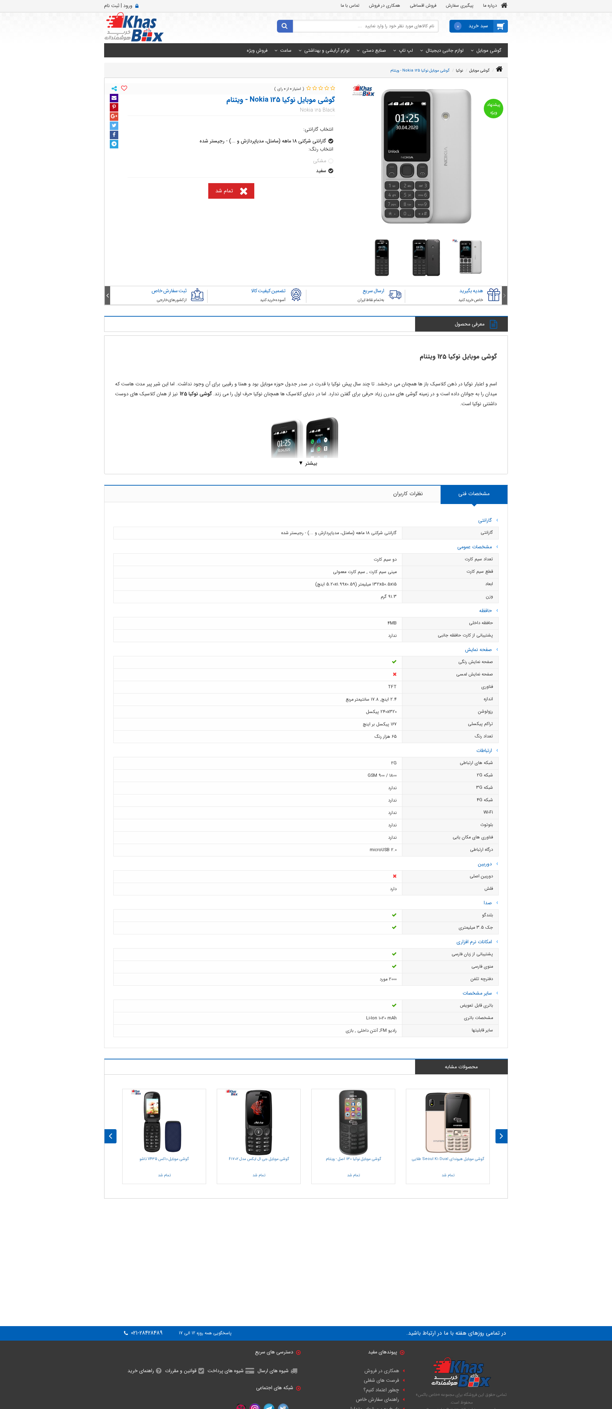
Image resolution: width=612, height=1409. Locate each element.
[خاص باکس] (134, 26)
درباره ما (490, 5)
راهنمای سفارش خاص (377, 1399)
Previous (504, 295)
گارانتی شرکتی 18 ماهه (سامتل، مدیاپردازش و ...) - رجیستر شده (263, 141)
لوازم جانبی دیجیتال (445, 50)
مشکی (319, 161)
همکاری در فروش (384, 5)
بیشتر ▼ (307, 463)
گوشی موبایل (489, 50)
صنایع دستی (374, 50)
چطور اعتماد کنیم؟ (381, 1390)
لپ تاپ (406, 50)
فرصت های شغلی (381, 1380)
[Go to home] (499, 69)
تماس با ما (350, 5)
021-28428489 (146, 1333)
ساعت (285, 50)
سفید (321, 171)
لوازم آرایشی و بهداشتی (327, 50)
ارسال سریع (373, 291)
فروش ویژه (257, 50)
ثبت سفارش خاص (169, 291)
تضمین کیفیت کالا (268, 291)
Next (107, 295)
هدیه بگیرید (471, 291)
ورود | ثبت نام (118, 6)
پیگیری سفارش (460, 5)
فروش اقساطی (423, 5)
